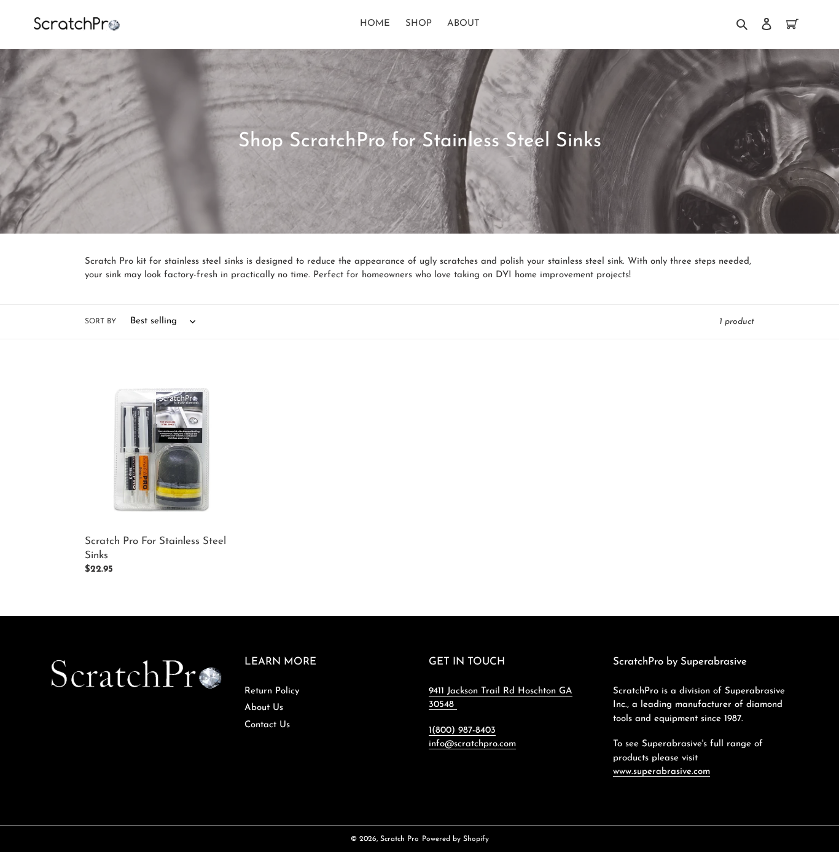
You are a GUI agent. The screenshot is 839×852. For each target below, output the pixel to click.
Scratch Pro (399, 839)
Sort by (100, 321)
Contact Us (267, 725)
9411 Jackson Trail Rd (473, 691)
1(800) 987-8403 (462, 730)
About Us (263, 707)
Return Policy (271, 691)
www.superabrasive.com (661, 771)
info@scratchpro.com (472, 744)
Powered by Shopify (455, 839)
